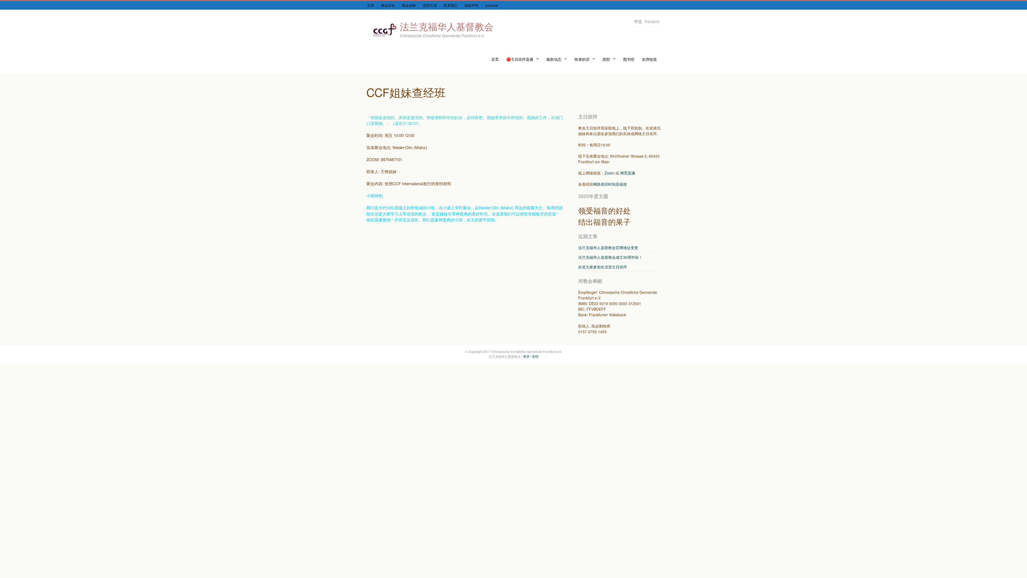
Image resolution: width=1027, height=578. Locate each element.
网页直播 (627, 173)
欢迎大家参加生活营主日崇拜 (602, 266)
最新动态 (553, 59)
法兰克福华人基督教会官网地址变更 (608, 247)
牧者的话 (581, 59)
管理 (535, 356)
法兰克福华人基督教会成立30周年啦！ (610, 257)
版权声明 (471, 5)
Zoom (609, 173)
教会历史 (388, 5)
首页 (370, 5)
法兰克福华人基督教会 (446, 26)
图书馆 (628, 59)
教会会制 (409, 5)
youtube (491, 5)
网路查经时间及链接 (610, 184)
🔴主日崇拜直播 (519, 59)
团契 (606, 59)
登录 (526, 356)
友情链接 (649, 59)
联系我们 (451, 5)
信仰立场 (430, 5)
